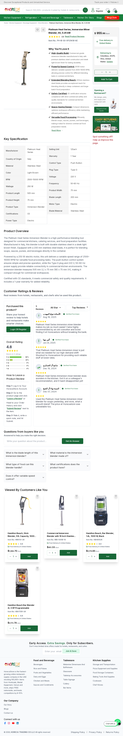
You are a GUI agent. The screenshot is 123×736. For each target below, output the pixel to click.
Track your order (101, 2)
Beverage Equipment (30, 23)
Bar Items (67, 688)
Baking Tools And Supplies (104, 677)
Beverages (38, 664)
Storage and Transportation (104, 664)
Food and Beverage (50, 17)
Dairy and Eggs (40, 677)
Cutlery (66, 683)
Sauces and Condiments (44, 685)
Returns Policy (112, 732)
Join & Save (71, 651)
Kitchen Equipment (12, 17)
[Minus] (10, 556)
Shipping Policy (78, 732)
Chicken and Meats (41, 681)
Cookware (97, 681)
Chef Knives (98, 685)
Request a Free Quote (101, 110)
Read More (56, 130)
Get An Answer (72, 441)
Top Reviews (78, 307)
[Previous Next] (22, 511)
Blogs (99, 17)
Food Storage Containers (103, 672)
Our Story (89, 17)
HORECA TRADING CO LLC (23, 732)
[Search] (85, 10)
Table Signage (69, 679)
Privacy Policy (95, 732)
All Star (54, 307)
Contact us (8, 713)
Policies (113, 2)
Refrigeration (31, 17)
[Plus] (16, 556)
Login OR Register (18, 329)
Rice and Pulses (40, 668)
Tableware (68, 17)
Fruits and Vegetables (42, 672)
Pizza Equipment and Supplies (105, 668)
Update (110, 62)
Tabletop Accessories (72, 675)
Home (6, 23)
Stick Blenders (43, 23)
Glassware (67, 671)
